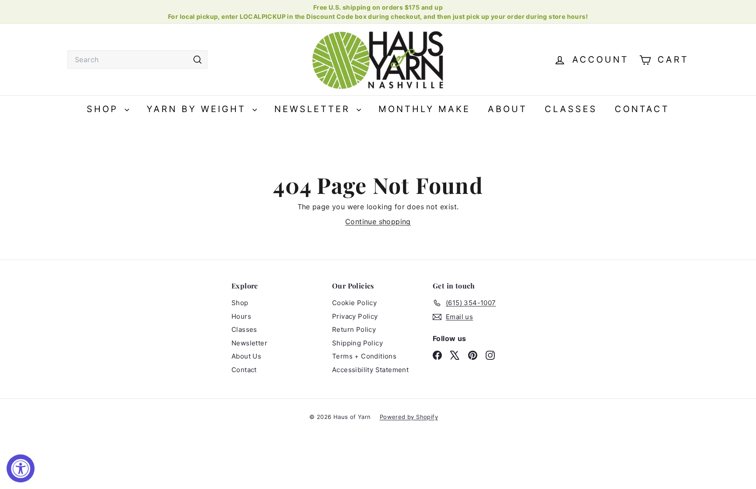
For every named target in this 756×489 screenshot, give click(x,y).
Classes (571, 109)
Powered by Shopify (409, 416)
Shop (104, 109)
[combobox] (137, 59)
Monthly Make (424, 109)
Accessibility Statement (370, 370)
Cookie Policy (354, 303)
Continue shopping (378, 221)
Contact (642, 109)
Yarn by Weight (198, 109)
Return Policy (354, 329)
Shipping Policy (357, 343)
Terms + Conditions (364, 356)
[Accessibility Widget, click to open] (21, 468)
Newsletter (314, 109)
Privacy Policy (355, 316)
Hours (241, 316)
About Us (246, 356)
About (507, 109)
